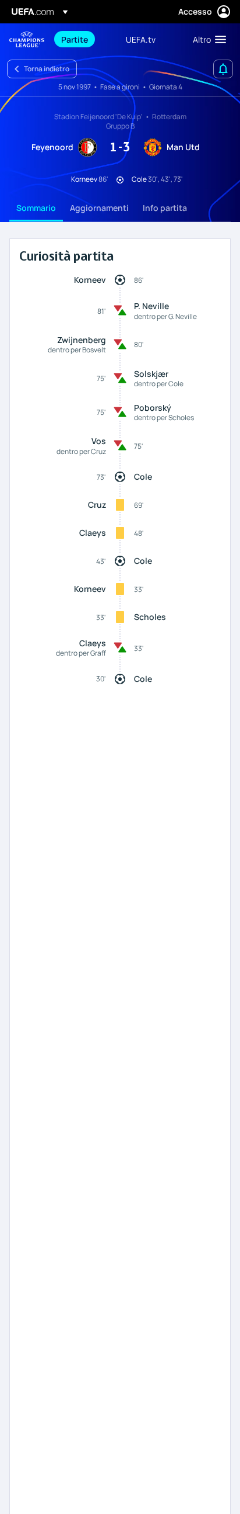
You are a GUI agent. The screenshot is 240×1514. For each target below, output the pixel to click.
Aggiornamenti (99, 207)
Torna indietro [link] (46, 69)
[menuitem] (84, 39)
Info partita (165, 207)
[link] (75, 39)
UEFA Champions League (26, 39)
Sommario (36, 207)
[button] (206, 39)
